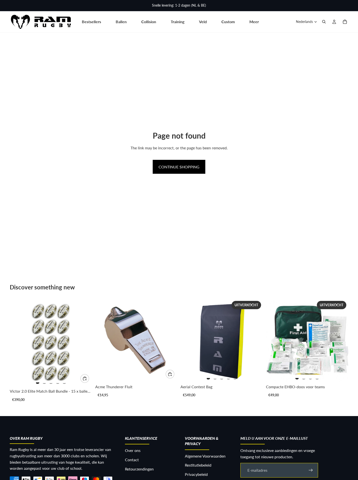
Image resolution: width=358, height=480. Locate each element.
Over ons (133, 450)
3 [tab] (51, 381)
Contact (132, 459)
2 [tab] (44, 381)
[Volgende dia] (83, 342)
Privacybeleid (196, 474)
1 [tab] (37, 381)
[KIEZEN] (84, 378)
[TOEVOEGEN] (170, 374)
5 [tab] (64, 381)
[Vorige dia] (18, 342)
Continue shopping (179, 166)
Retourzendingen (139, 468)
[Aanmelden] (311, 470)
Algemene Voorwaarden (205, 455)
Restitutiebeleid (198, 465)
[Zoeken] (324, 21)
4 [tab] (58, 381)
